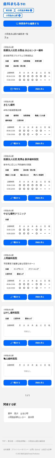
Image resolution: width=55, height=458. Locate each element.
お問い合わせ (35, 449)
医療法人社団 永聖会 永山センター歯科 (23, 50)
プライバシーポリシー (20, 449)
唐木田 (31, 417)
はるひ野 (24, 413)
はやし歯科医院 (11, 312)
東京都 (10, 441)
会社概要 (6, 449)
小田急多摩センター (17, 417)
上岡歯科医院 (10, 258)
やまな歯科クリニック (15, 213)
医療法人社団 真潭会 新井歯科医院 (21, 159)
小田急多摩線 (20, 441)
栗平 (10, 413)
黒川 (16, 413)
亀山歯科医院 (10, 358)
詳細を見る (40, 89)
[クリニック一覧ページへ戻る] (14, 4)
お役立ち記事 (46, 449)
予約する (16, 89)
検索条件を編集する (29, 23)
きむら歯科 (9, 105)
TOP (4, 441)
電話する (16, 143)
